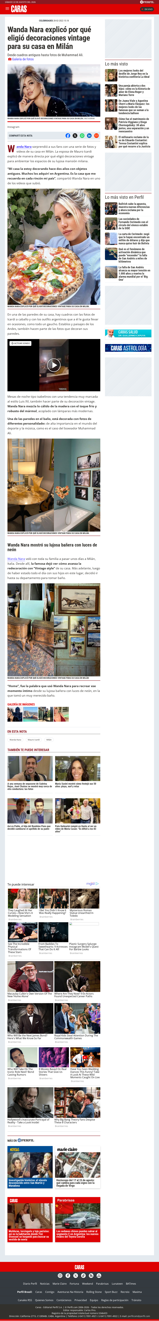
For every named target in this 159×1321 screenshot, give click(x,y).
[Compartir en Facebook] (68, 135)
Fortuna (74, 1283)
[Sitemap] (99, 1275)
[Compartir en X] (75, 135)
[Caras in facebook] (68, 1275)
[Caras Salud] (128, 336)
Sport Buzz (111, 1292)
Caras (38, 1292)
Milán (49, 739)
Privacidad (81, 1300)
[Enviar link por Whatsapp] (82, 135)
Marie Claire (60, 1283)
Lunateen (117, 1283)
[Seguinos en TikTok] (83, 1275)
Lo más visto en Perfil (124, 197)
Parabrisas (102, 1283)
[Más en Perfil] (26, 1140)
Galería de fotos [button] (23, 59)
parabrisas (77, 1201)
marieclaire (77, 1150)
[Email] (96, 135)
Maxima (137, 1292)
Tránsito (136, 1300)
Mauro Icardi (34, 739)
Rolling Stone (94, 1292)
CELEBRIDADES (46, 20)
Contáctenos (64, 1300)
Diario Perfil (30, 1283)
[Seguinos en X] (75, 1275)
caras (30, 1201)
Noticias (45, 1283)
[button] (53, 93)
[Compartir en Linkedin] (89, 135)
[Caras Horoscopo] (128, 351)
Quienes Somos (44, 1300)
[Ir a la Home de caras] (19, 11)
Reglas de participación (114, 1300)
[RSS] (91, 1275)
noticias (30, 1150)
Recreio (125, 1292)
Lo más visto (116, 64)
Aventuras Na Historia (70, 1292)
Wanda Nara (16, 559)
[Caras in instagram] (60, 1275)
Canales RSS (25, 1300)
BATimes (131, 1283)
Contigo (49, 1292)
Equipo (94, 1300)
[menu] (7, 9)
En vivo (148, 9)
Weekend (87, 1283)
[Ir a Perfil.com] (147, 2)
